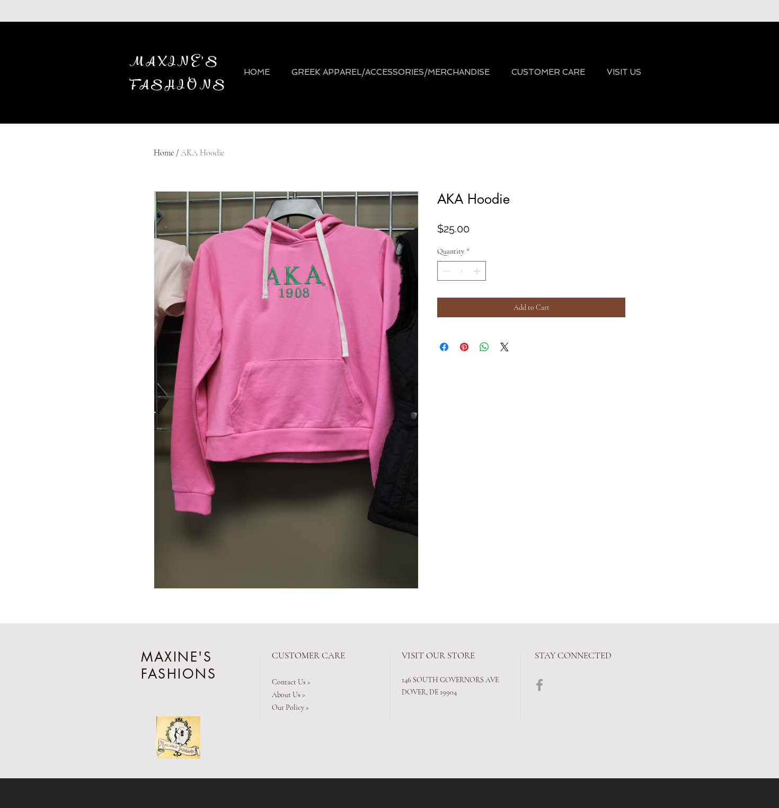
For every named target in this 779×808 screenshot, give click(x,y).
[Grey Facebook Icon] (539, 685)
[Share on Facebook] (444, 347)
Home (164, 152)
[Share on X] (504, 347)
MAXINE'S (175, 62)
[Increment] (477, 271)
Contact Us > (291, 682)
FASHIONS (181, 85)
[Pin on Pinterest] (464, 347)
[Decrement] (445, 271)
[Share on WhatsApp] (484, 347)
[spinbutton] (461, 271)
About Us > (288, 694)
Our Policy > (290, 707)
